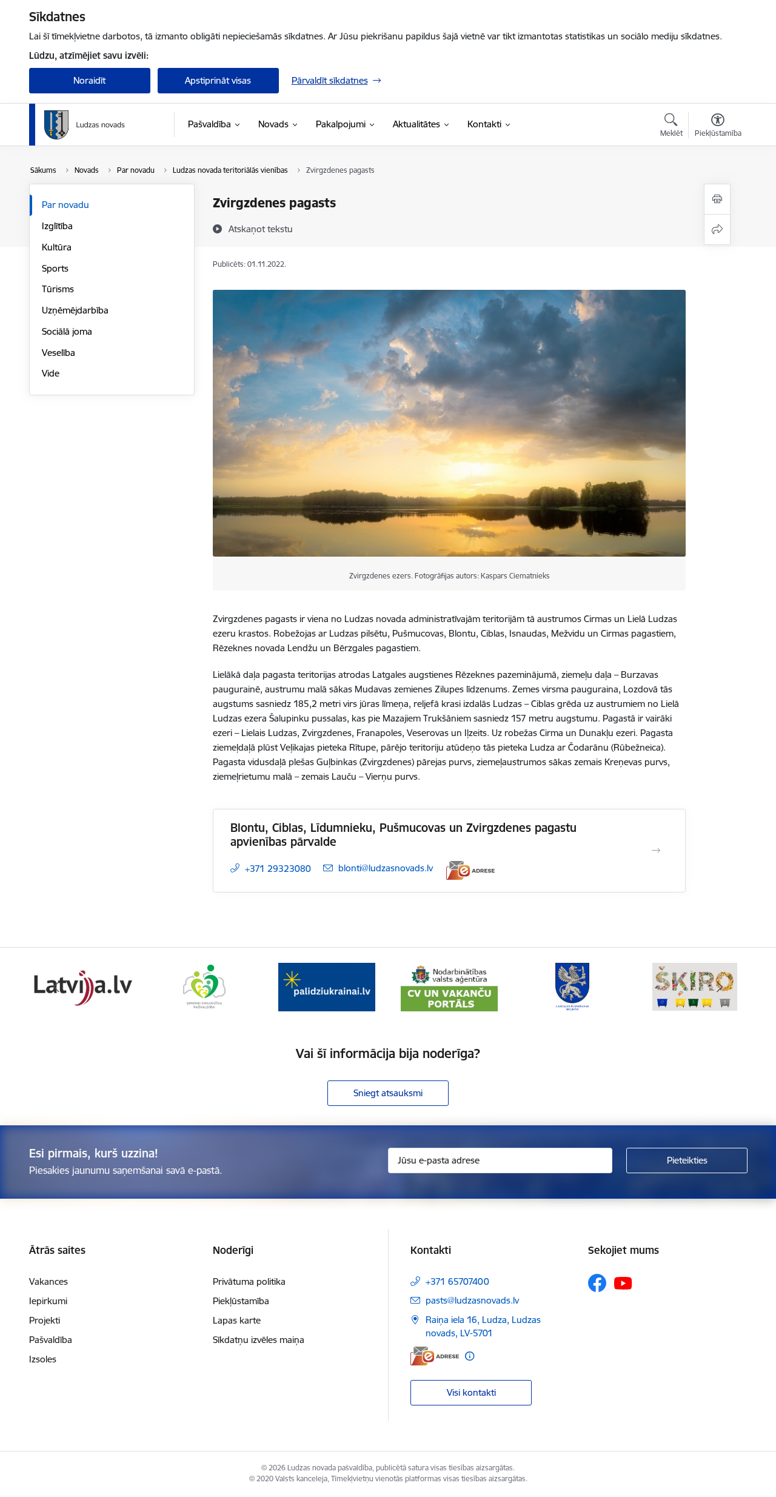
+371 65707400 (457, 1281)
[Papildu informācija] (469, 1356)
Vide (50, 373)
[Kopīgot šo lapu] (717, 229)
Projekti (44, 1320)
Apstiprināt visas (218, 80)
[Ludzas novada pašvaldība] (84, 124)
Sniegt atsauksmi (388, 1093)
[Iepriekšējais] (57, 987)
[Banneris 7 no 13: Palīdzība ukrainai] (326, 986)
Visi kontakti (471, 1392)
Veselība (58, 352)
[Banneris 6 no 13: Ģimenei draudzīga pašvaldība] (204, 986)
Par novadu (65, 204)
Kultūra (57, 247)
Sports (55, 268)
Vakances (48, 1281)
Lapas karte (237, 1320)
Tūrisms (58, 289)
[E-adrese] (470, 870)
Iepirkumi (48, 1301)
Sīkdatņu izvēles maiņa (258, 1339)
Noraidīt (89, 80)
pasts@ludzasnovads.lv (472, 1300)
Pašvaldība (50, 1339)
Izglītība (57, 226)
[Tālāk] (720, 987)
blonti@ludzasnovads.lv (385, 868)
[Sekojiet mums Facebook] (597, 1283)
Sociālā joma (67, 331)
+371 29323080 (278, 868)
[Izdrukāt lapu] (717, 199)
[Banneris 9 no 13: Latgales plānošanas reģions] (572, 986)
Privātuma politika (249, 1281)
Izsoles (42, 1359)
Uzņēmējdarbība (75, 310)
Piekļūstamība (241, 1301)
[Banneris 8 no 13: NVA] (449, 986)
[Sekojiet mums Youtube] (623, 1282)
